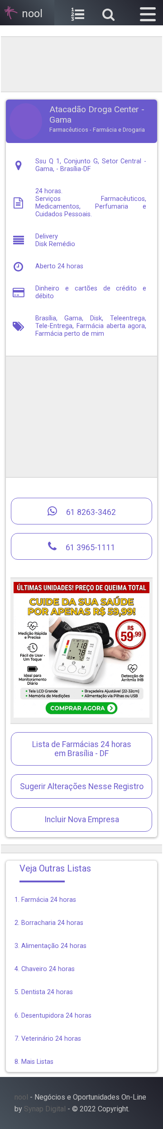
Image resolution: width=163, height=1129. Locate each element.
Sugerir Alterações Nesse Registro (82, 786)
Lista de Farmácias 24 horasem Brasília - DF (81, 749)
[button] (148, 13)
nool (21, 1097)
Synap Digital (45, 1109)
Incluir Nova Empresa (81, 819)
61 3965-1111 (89, 547)
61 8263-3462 (90, 512)
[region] (81, 63)
